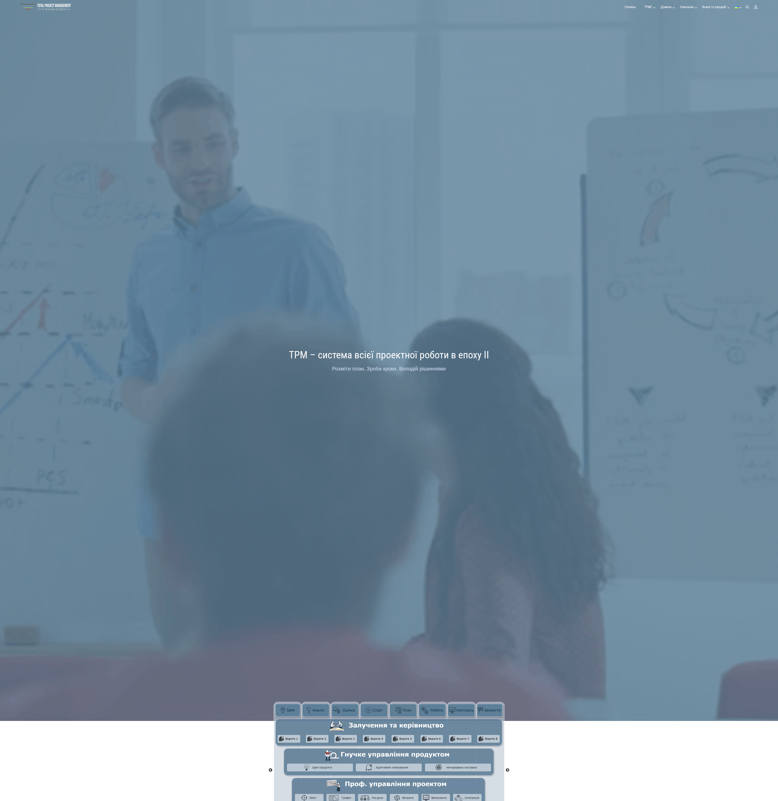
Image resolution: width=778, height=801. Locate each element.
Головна (630, 7)
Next (507, 770)
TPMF (648, 7)
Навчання (687, 7)
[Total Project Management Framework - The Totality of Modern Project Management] (45, 7)
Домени (666, 7)
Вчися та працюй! (714, 7)
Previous (270, 770)
